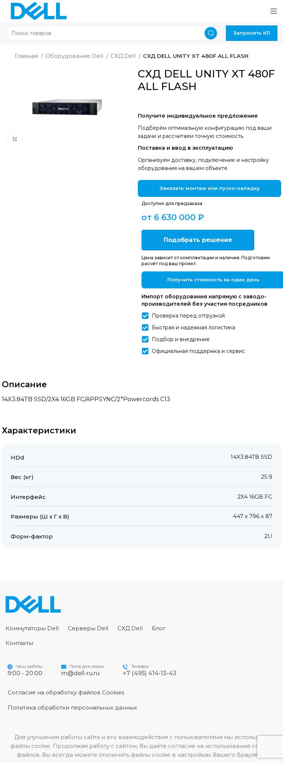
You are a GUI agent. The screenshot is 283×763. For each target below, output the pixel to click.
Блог (159, 628)
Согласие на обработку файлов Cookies (66, 692)
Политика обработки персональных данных (72, 707)
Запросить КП (251, 33)
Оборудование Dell (75, 55)
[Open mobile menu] (273, 11)
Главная (27, 55)
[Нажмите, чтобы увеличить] (14, 139)
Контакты (19, 642)
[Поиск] (211, 33)
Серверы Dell (88, 628)
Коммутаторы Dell (32, 628)
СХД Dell (124, 55)
